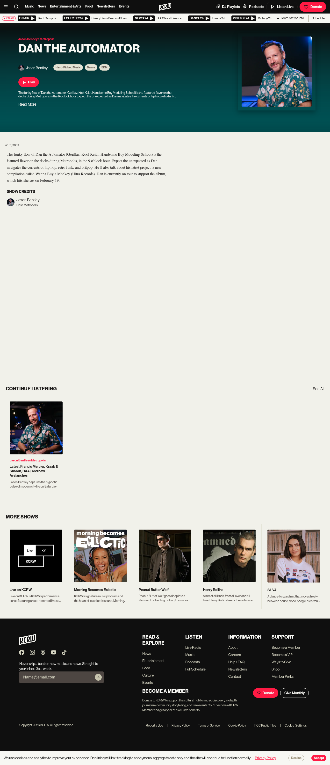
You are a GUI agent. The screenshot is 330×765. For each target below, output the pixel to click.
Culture (148, 675)
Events (124, 6)
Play (31, 82)
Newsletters (106, 6)
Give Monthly (294, 693)
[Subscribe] (98, 677)
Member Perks (283, 676)
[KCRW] (27, 643)
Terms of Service (207, 725)
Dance (91, 67)
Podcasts (256, 7)
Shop (276, 669)
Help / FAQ (236, 662)
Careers (234, 655)
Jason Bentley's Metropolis (28, 460)
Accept (319, 758)
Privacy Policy (178, 725)
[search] (18, 6)
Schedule (318, 18)
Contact (234, 676)
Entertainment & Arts (65, 6)
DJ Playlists (231, 7)
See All (318, 388)
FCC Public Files (263, 725)
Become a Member (286, 647)
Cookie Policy (235, 725)
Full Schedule (195, 669)
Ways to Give (281, 662)
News (42, 6)
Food (89, 6)
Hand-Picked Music (68, 67)
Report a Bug (154, 725)
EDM (104, 67)
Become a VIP (282, 655)
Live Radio (193, 647)
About (233, 647)
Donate (316, 7)
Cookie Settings (296, 725)
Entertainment (153, 661)
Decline (296, 758)
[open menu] (7, 6)
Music (29, 6)
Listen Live (285, 7)
